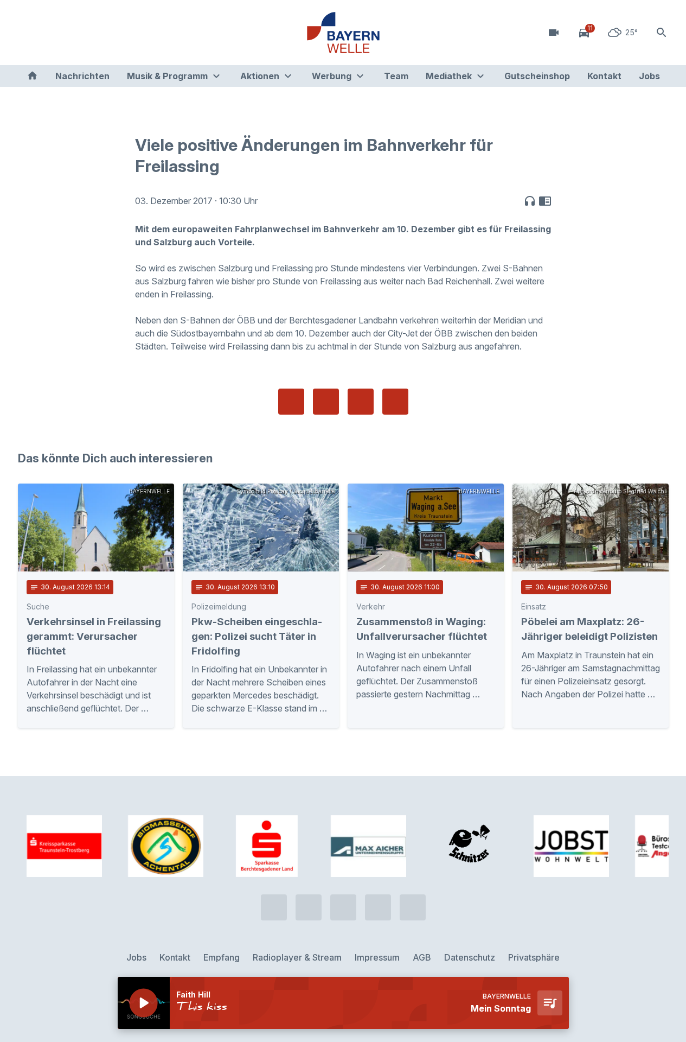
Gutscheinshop (537, 76)
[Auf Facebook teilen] (291, 402)
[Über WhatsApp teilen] (361, 402)
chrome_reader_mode (545, 200)
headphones (529, 200)
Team (396, 76)
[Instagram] (94, 32)
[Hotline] (29, 32)
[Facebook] (72, 32)
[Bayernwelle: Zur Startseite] (343, 32)
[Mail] (115, 32)
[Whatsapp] (50, 32)
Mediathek (449, 76)
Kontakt (604, 76)
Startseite (32, 76)
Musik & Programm (167, 76)
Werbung (331, 76)
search (661, 32)
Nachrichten (82, 76)
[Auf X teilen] (326, 402)
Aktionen (259, 76)
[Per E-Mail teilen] (395, 402)
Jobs (649, 76)
